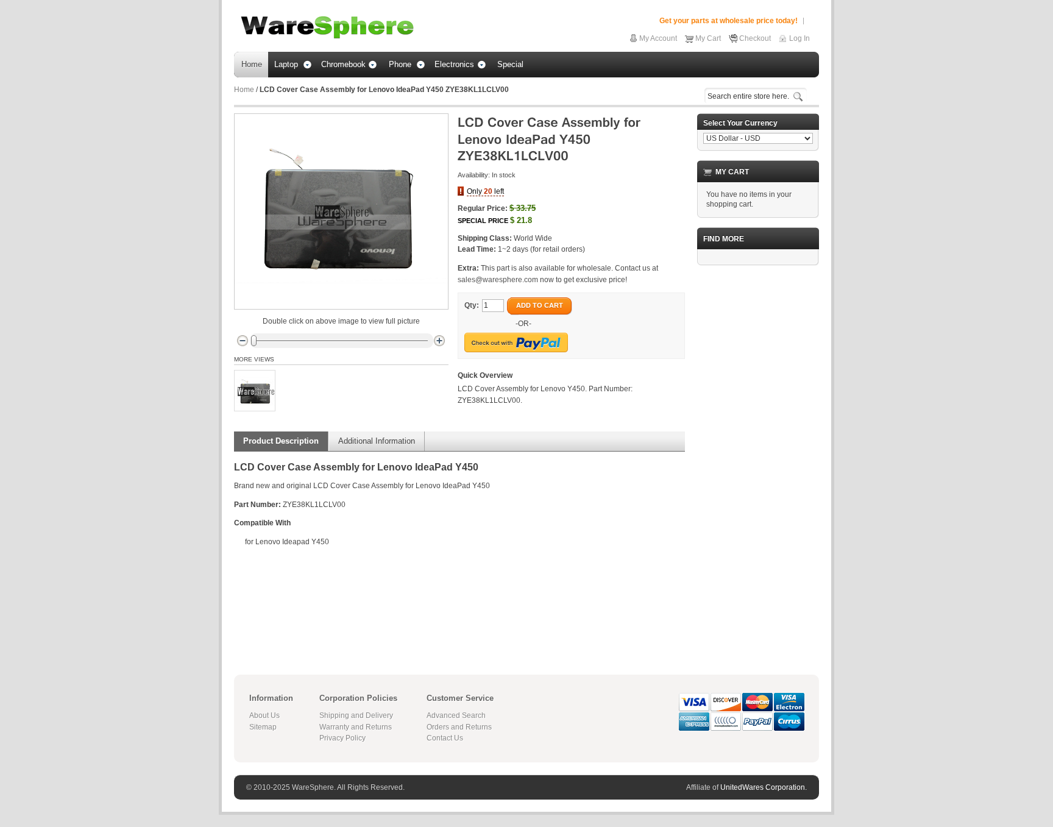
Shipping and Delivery (356, 715)
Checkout (755, 38)
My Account (658, 38)
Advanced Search (456, 715)
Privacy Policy (342, 738)
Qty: (471, 305)
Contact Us (445, 738)
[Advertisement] (758, 458)
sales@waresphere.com (498, 279)
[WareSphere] (327, 27)
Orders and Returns (459, 727)
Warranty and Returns (355, 727)
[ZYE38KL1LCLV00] (254, 390)
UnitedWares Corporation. (763, 787)
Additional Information (376, 440)
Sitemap (263, 727)
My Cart (708, 38)
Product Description (281, 440)
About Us (264, 715)
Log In (799, 38)
